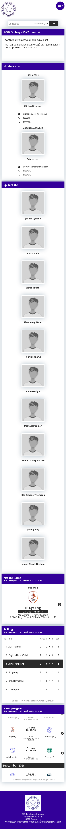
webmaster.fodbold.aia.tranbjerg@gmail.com (39, 821)
